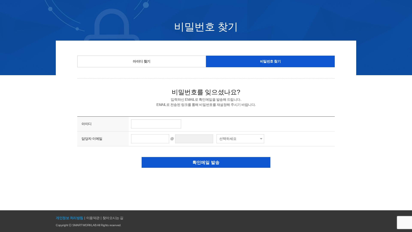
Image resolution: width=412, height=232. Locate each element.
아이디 (87, 124)
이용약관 (93, 218)
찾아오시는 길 (113, 218)
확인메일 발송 (206, 162)
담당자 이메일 (92, 138)
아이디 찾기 (141, 61)
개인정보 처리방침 (69, 218)
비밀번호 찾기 (270, 61)
